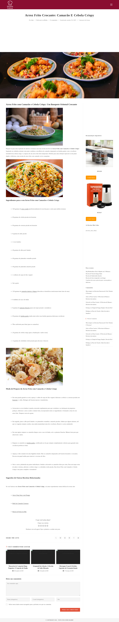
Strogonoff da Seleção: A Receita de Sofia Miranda (43, 567)
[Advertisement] (59, 37)
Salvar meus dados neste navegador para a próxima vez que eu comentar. (30, 604)
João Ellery (69, 620)
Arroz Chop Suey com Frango (21, 495)
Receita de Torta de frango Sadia (94, 273)
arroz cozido (25, 209)
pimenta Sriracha (25, 308)
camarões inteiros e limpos (29, 291)
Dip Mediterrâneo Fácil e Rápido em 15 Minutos (98, 271)
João (32, 20)
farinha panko (25, 316)
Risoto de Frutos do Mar (19, 511)
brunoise (14, 400)
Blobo (46, 20)
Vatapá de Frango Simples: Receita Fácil (102, 307)
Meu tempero (89, 291)
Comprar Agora (91, 177)
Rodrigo (88, 311)
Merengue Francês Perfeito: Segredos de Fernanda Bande (68, 567)
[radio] (39, 526)
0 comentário (53, 20)
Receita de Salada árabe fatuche (94, 276)
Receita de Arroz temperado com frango (96, 278)
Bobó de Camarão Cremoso (20, 503)
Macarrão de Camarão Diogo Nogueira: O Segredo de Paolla (18, 567)
